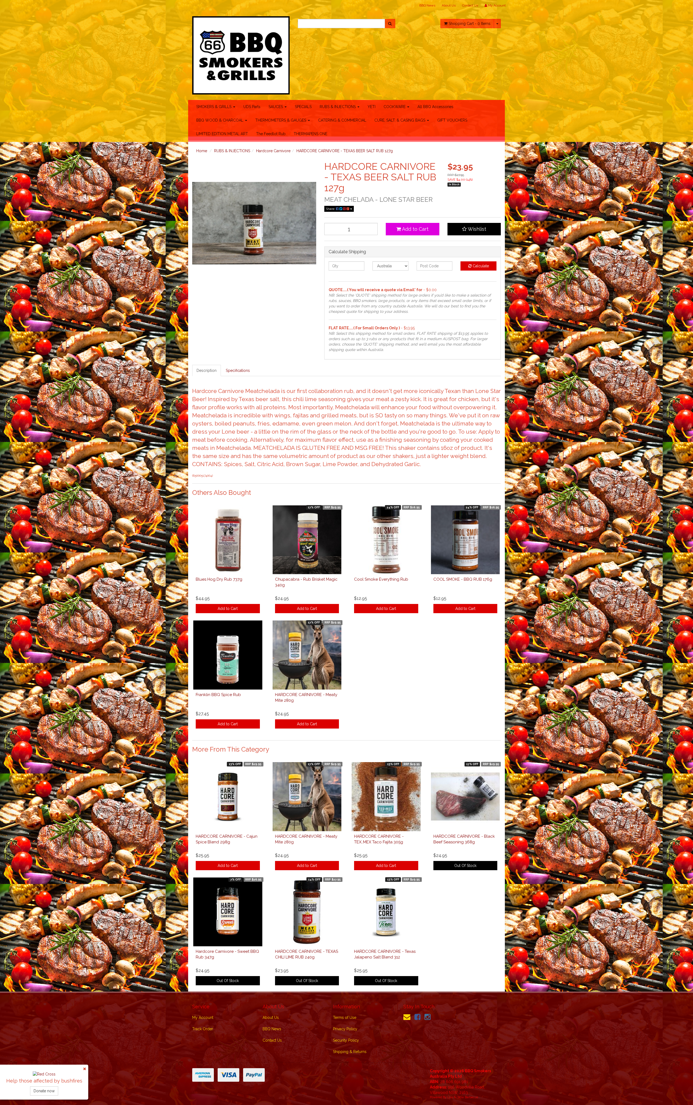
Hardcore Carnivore (273, 151)
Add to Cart (415, 229)
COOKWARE (395, 107)
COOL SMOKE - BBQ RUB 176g (462, 579)
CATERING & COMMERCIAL (342, 120)
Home (201, 151)
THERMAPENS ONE (310, 134)
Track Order (202, 1029)
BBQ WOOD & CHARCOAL (220, 120)
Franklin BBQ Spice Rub (218, 694)
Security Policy (346, 1040)
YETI (371, 107)
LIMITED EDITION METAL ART (222, 134)
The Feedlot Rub (271, 134)
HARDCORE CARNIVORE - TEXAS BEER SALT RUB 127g (344, 151)
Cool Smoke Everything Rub (381, 579)
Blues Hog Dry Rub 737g (219, 579)
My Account (202, 1017)
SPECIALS (303, 107)
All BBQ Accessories (435, 107)
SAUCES (276, 107)
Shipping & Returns (350, 1051)
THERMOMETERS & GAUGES (281, 120)
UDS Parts (251, 107)
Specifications (238, 370)
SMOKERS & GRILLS (214, 107)
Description (207, 370)
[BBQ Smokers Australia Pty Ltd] (241, 53)
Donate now (44, 1091)
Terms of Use (344, 1017)
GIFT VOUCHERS (452, 120)
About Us (449, 5)
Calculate (480, 266)
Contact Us (470, 5)
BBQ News (427, 5)
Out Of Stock (465, 865)
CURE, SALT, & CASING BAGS (400, 120)
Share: (331, 209)
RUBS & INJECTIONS (338, 107)
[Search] (390, 23)
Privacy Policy (345, 1029)
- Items (470, 23)
